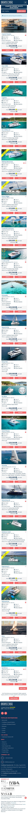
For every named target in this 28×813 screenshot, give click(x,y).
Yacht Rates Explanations (8, 748)
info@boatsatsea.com (9, 762)
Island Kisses (6, 431)
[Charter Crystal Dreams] (14, 26)
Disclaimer (13, 803)
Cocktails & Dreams (8, 228)
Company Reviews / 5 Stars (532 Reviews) (7, 708)
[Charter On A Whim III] (14, 123)
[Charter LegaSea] (14, 90)
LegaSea (4, 98)
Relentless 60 (6, 500)
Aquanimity (5, 327)
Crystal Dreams (6, 34)
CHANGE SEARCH (21, 11)
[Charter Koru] (14, 628)
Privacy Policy (5, 750)
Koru (3, 636)
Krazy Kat (5, 362)
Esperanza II (5, 566)
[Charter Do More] (14, 388)
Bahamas (4, 726)
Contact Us (4, 744)
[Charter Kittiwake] (14, 287)
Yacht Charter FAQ (6, 746)
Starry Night (5, 196)
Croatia (3, 728)
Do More (4, 396)
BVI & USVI (4, 720)
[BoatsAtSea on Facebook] (2, 713)
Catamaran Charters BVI (7, 737)
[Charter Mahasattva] (14, 593)
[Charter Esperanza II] (14, 558)
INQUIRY (20, 50)
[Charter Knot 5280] (14, 59)
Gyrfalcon (5, 668)
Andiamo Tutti (6, 532)
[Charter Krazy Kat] (14, 353)
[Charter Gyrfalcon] (14, 661)
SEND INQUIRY (14, 698)
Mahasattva (5, 601)
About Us (4, 742)
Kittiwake (5, 295)
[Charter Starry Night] (14, 188)
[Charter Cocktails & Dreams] (14, 221)
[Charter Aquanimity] (14, 320)
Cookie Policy (5, 752)
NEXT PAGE (23, 688)
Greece (3, 730)
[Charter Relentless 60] (14, 492)
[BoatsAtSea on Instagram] (5, 713)
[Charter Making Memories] (14, 154)
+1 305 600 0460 (8, 758)
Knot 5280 (5, 66)
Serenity (4, 465)
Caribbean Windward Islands (8, 724)
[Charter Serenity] (14, 457)
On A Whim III (6, 130)
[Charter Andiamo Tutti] (14, 525)
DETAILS (8, 50)
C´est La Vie (5, 261)
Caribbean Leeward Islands (8, 722)
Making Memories (7, 161)
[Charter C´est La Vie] (14, 253)
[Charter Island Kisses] (14, 423)
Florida (3, 732)
